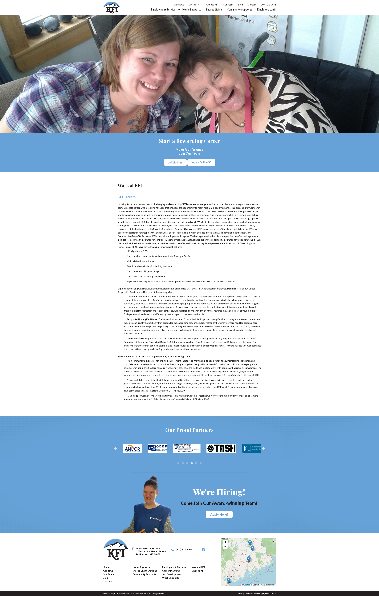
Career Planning (171, 570)
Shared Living (214, 9)
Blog (240, 4)
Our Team (228, 4)
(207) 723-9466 (184, 549)
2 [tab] (182, 463)
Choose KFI (212, 4)
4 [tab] (191, 463)
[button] (250, 543)
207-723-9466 (268, 4)
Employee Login (266, 9)
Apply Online (200, 162)
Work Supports (170, 577)
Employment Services (164, 9)
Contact (252, 4)
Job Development (172, 574)
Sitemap (241, 593)
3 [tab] (187, 463)
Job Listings (175, 162)
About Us (179, 4)
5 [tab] (196, 463)
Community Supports (239, 9)
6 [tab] (200, 463)
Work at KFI (195, 4)
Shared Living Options (145, 570)
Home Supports (191, 9)
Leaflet (247, 584)
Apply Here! (219, 514)
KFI (274, 593)
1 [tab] (178, 463)
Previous (115, 448)
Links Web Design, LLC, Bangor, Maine (149, 593)
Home (106, 567)
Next (263, 448)
